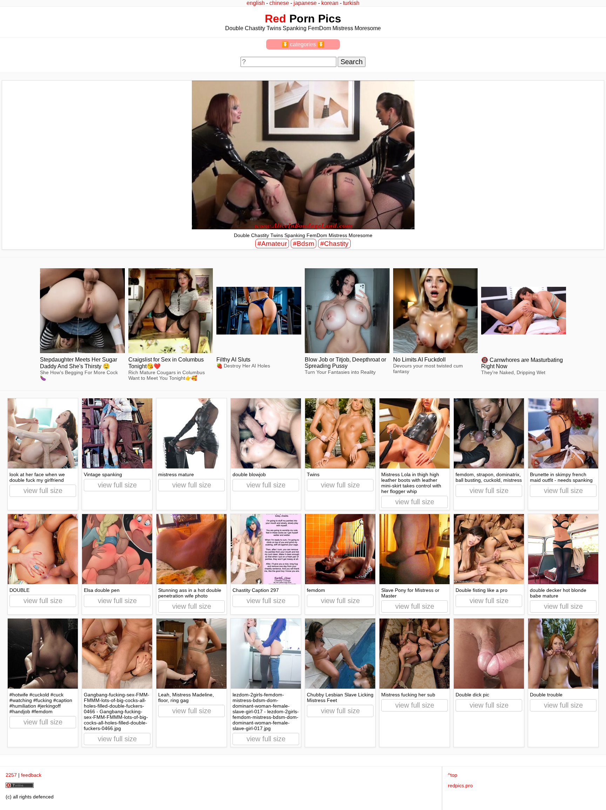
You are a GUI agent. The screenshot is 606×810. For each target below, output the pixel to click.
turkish (351, 3)
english (256, 3)
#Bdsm (303, 243)
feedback (31, 775)
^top (452, 775)
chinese (279, 3)
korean (329, 3)
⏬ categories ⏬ (303, 44)
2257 (11, 775)
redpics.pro (460, 785)
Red (275, 18)
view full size (42, 490)
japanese (305, 3)
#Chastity (334, 243)
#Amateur (272, 243)
